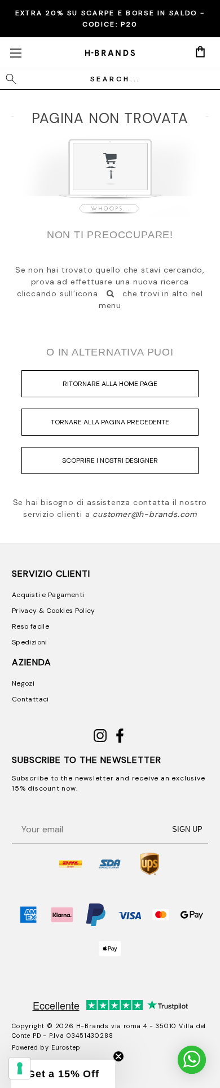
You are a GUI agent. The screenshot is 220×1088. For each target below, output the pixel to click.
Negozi (23, 683)
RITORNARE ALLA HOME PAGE (110, 383)
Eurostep (66, 1047)
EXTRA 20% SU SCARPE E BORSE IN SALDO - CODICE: (110, 18)
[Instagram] (100, 740)
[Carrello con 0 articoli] (200, 52)
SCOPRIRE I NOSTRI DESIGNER (110, 460)
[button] (63, 1074)
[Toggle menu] (15, 52)
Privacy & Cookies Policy (53, 610)
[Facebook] (120, 740)
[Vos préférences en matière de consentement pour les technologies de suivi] (19, 1068)
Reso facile (30, 626)
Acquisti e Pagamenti (48, 594)
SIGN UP (187, 829)
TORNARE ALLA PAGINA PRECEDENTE (110, 422)
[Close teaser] (118, 1056)
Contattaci (30, 699)
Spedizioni (29, 642)
